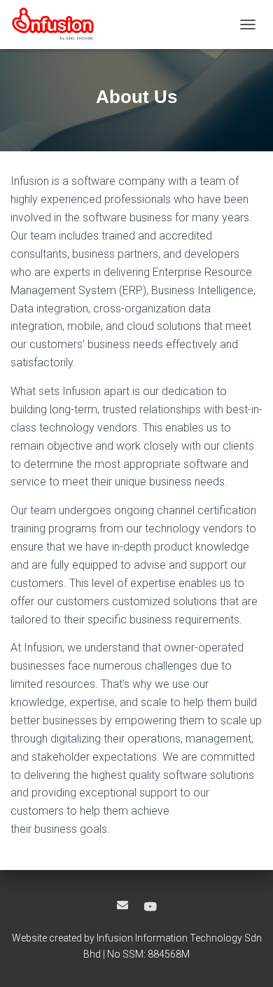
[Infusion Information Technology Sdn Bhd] (58, 24)
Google (122, 905)
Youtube (150, 907)
